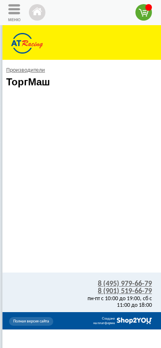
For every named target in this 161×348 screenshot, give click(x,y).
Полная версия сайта (31, 321)
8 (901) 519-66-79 (125, 291)
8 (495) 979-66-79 (125, 284)
